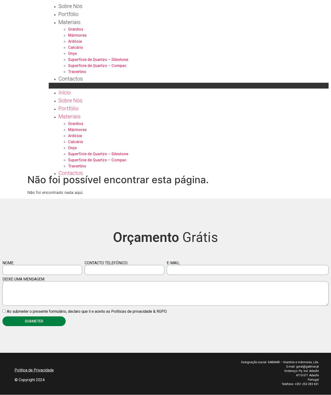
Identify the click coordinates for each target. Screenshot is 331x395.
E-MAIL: (173, 263)
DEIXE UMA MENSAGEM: (23, 279)
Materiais (69, 22)
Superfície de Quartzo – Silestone (98, 59)
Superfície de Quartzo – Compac (97, 65)
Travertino (77, 71)
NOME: (8, 263)
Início (64, 93)
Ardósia (75, 41)
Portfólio (68, 14)
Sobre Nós (70, 6)
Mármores (77, 35)
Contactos (70, 79)
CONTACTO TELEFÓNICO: (106, 263)
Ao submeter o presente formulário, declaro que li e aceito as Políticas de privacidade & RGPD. (87, 311)
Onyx (72, 53)
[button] (189, 86)
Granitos (75, 29)
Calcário (75, 47)
